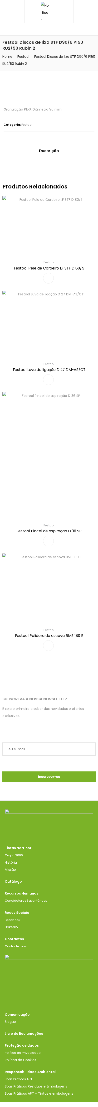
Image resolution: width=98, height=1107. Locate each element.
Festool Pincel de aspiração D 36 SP (49, 531)
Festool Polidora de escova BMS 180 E (49, 635)
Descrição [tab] (49, 151)
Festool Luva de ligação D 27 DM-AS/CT (49, 369)
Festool (23, 56)
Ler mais (48, 278)
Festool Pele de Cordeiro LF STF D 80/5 (49, 268)
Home (7, 56)
